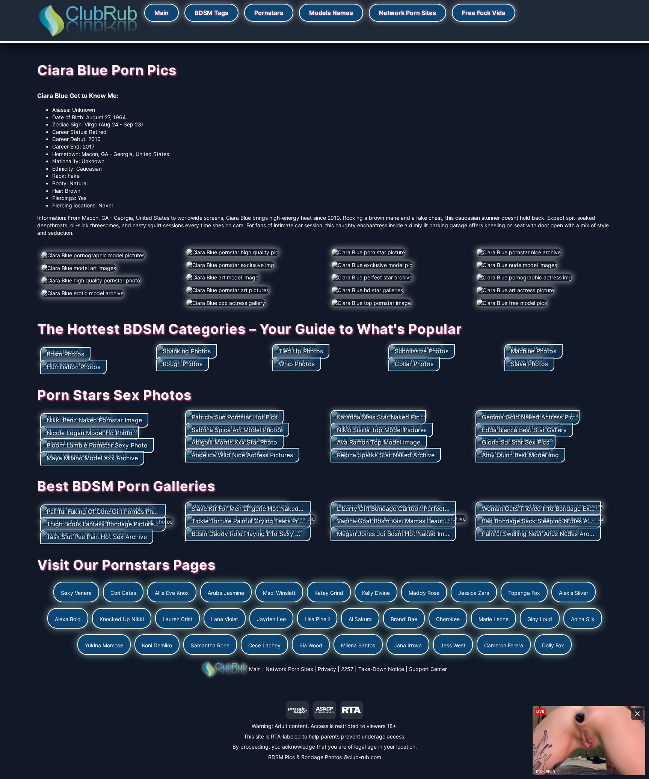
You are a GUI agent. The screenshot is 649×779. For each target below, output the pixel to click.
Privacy (327, 669)
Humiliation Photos (73, 367)
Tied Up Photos (301, 351)
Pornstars (268, 13)
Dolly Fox (553, 645)
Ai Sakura (360, 619)
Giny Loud (539, 619)
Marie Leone (493, 619)
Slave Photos (529, 364)
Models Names (331, 13)
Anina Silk (583, 619)
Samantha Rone (210, 645)
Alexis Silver (573, 593)
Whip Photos (297, 364)
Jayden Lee (271, 619)
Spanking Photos (187, 351)
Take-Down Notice (381, 669)
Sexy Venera (76, 593)
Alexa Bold (68, 619)
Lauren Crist (177, 619)
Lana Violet (224, 619)
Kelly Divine (376, 593)
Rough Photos (182, 364)
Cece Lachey (264, 645)
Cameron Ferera (503, 645)
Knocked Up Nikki (122, 619)
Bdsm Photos (65, 354)
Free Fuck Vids (483, 13)
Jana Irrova (408, 645)
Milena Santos (358, 645)
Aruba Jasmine (226, 593)
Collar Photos (414, 364)
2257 (347, 669)
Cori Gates (123, 593)
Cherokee (448, 619)
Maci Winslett (279, 593)
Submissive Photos (421, 351)
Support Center (428, 669)
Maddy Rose (424, 593)
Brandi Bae (404, 619)
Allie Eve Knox (172, 593)
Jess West (453, 645)
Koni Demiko (157, 645)
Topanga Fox (524, 593)
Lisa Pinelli (317, 619)
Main (161, 13)
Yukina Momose (104, 645)
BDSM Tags (211, 13)
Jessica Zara (473, 593)
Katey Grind (328, 593)
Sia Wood (310, 645)
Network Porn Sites (407, 13)
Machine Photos (533, 351)
